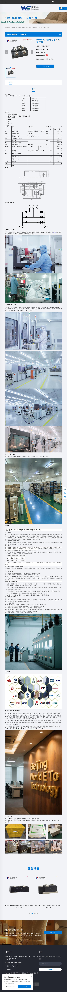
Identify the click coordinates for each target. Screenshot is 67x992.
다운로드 (51, 59)
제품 (13, 27)
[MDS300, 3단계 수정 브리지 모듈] (19, 52)
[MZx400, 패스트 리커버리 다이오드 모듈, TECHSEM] (19, 889)
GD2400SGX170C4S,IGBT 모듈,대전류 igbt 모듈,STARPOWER (48, 906)
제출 (49, 969)
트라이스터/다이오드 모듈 (24, 27)
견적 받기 (45, 66)
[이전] (6, 52)
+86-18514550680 (16, 962)
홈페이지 (8, 27)
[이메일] (65, 497)
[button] (29, 913)
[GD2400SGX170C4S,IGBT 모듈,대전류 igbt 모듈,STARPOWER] (48, 889)
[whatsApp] (65, 493)
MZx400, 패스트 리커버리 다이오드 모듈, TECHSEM (19, 906)
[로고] (29, 8)
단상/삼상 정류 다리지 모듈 (41, 27)
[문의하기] (65, 489)
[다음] (32, 52)
